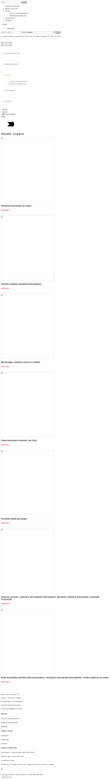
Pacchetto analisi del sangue (14, 518)
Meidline (4, 726)
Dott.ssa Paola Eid (12, 6)
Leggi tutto (5, 210)
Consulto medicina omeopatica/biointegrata (21, 284)
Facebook (4, 735)
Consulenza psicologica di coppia (16, 206)
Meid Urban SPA (11, 8)
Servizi (7, 11)
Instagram (5, 739)
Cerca (24, 2)
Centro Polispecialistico (18, 13)
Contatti (8, 20)
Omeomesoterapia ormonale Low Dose (19, 440)
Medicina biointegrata (17, 16)
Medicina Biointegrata (9, 722)
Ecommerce (10, 18)
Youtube (4, 743)
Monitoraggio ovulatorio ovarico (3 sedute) (20, 362)
